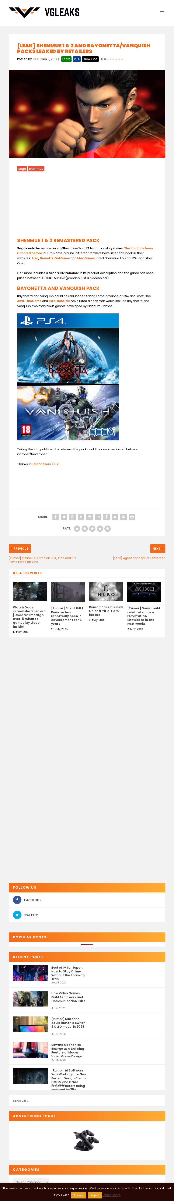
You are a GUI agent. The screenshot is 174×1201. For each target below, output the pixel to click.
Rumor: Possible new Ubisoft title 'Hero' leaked (106, 611)
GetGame (62, 258)
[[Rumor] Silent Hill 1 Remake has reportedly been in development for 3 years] (68, 592)
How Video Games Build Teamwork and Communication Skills (68, 997)
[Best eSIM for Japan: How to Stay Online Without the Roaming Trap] (30, 973)
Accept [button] (79, 1195)
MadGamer (86, 258)
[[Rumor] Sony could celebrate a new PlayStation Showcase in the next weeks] (144, 592)
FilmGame (33, 301)
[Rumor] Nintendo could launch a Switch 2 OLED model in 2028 (68, 1023)
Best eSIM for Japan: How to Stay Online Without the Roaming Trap (68, 973)
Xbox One (90, 59)
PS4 (77, 59)
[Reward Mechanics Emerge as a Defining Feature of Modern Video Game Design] (30, 1050)
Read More (112, 1195)
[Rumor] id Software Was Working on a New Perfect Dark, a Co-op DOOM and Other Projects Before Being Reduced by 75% (68, 1076)
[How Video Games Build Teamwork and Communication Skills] (30, 999)
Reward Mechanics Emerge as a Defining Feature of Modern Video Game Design (67, 1050)
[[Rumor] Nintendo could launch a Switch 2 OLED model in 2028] (30, 1024)
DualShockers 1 (41, 464)
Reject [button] (95, 1195)
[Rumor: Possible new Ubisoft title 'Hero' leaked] (106, 591)
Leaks (66, 59)
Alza (35, 258)
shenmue (36, 169)
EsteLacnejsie (59, 301)
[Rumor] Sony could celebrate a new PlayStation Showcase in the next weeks (143, 616)
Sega (22, 169)
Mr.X (36, 59)
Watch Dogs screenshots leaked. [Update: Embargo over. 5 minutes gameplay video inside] (30, 617)
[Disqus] (87, 708)
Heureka (46, 258)
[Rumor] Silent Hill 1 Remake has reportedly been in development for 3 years (67, 616)
